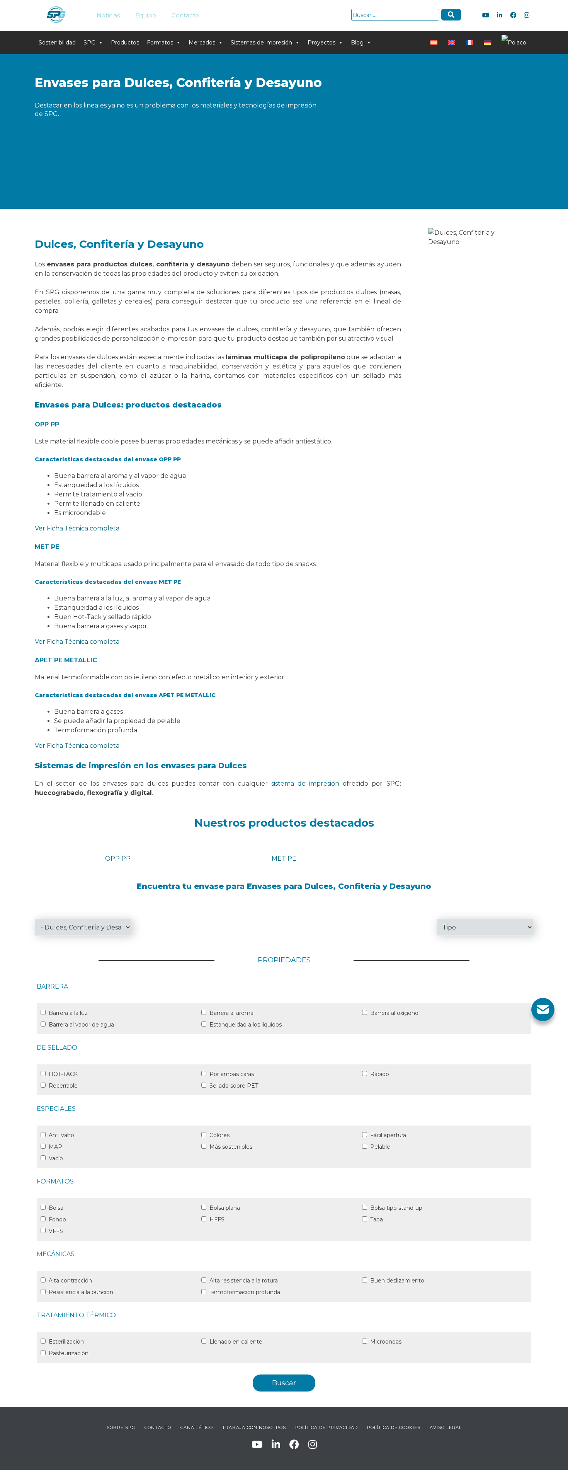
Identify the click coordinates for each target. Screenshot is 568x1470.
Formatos (160, 42)
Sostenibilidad (57, 42)
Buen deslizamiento (397, 1280)
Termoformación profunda (244, 1292)
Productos (125, 42)
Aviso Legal (446, 1427)
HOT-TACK (63, 1074)
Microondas (385, 1341)
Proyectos (321, 42)
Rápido (379, 1074)
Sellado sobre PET (233, 1085)
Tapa (376, 1219)
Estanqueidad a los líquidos (245, 1024)
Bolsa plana (224, 1207)
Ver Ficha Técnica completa (77, 528)
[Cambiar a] (435, 42)
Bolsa (56, 1207)
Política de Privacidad (326, 1427)
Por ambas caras (231, 1074)
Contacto (185, 15)
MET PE (284, 858)
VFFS (56, 1231)
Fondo (57, 1219)
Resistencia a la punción (81, 1292)
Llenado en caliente (235, 1341)
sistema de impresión (305, 783)
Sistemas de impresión (261, 42)
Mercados (202, 42)
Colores (219, 1135)
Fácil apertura (388, 1135)
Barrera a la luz (68, 1013)
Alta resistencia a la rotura (243, 1280)
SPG (89, 42)
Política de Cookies (393, 1427)
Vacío (56, 1158)
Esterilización (66, 1341)
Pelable (380, 1146)
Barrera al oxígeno (394, 1013)
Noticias (108, 15)
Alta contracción (70, 1280)
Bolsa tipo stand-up (396, 1207)
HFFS (216, 1219)
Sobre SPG (121, 1427)
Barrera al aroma (231, 1013)
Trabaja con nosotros (254, 1427)
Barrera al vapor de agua (81, 1024)
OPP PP (118, 858)
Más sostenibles (230, 1146)
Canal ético (196, 1427)
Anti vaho (61, 1135)
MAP (55, 1146)
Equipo (145, 15)
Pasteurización (68, 1353)
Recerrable (63, 1085)
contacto (158, 1427)
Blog (357, 42)
